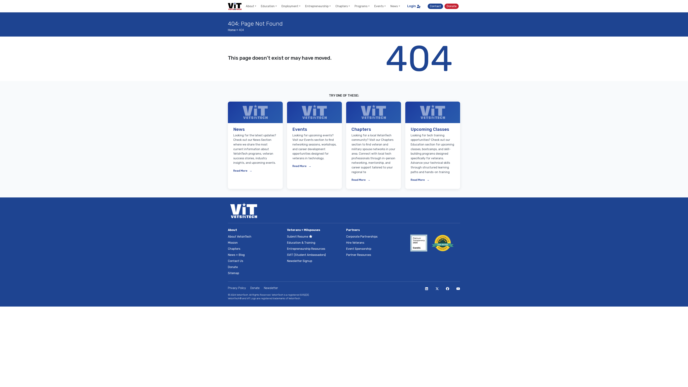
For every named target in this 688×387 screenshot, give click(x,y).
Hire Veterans (355, 242)
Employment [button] (289, 6)
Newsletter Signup (299, 261)
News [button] (394, 6)
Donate (452, 6)
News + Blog (236, 255)
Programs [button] (361, 6)
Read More (240, 170)
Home (232, 30)
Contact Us (235, 261)
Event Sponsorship (358, 248)
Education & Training (301, 242)
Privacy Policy (237, 288)
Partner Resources (358, 255)
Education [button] (268, 6)
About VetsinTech (239, 236)
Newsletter (271, 288)
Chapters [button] (341, 6)
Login (411, 6)
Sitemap (233, 273)
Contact (435, 6)
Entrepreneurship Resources (306, 248)
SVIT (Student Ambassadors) (306, 255)
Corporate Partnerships (362, 236)
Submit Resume (298, 236)
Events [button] (379, 6)
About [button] (250, 6)
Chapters (234, 248)
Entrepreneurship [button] (317, 6)
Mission (233, 242)
